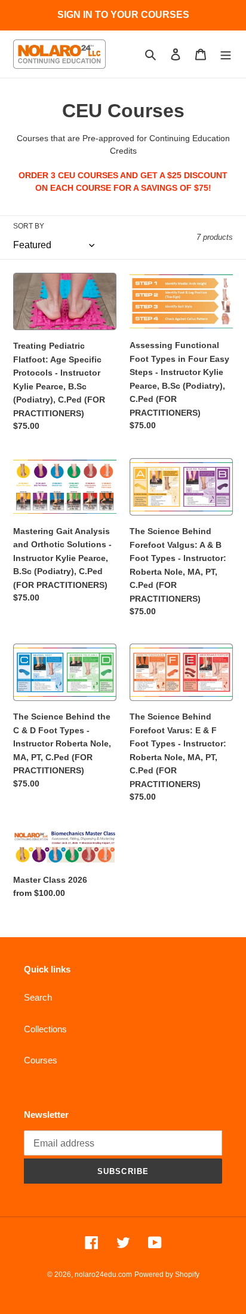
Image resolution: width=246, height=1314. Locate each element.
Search (38, 997)
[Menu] (225, 54)
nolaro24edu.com (103, 1274)
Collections (45, 1029)
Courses (40, 1060)
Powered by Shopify (166, 1274)
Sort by (28, 226)
